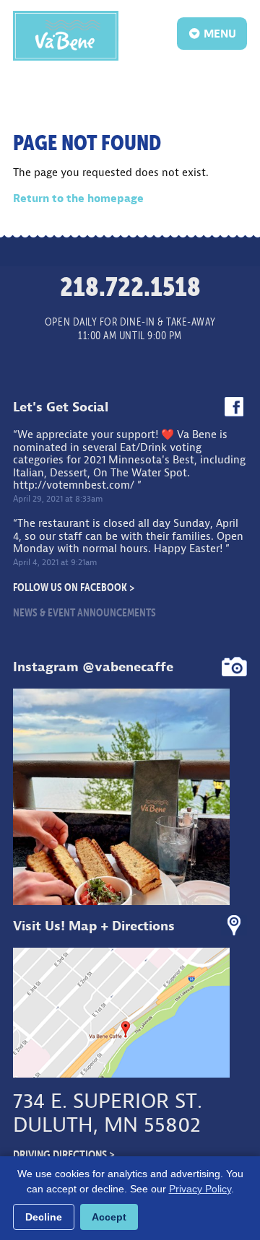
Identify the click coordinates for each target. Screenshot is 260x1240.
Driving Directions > (64, 1154)
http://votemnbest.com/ (73, 485)
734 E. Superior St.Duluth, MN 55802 (107, 1113)
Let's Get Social (60, 407)
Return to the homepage (78, 198)
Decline (43, 1217)
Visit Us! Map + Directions (94, 926)
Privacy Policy (200, 1189)
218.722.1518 (130, 286)
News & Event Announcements (84, 612)
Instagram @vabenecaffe (93, 667)
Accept (109, 1217)
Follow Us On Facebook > (73, 587)
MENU (218, 33)
